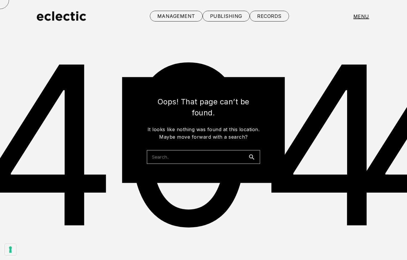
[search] (254, 157)
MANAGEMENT (176, 16)
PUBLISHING (226, 16)
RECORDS (269, 16)
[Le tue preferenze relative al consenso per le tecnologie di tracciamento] (10, 249)
